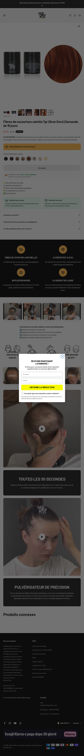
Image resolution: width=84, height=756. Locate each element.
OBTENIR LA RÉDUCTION (42, 387)
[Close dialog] (62, 356)
